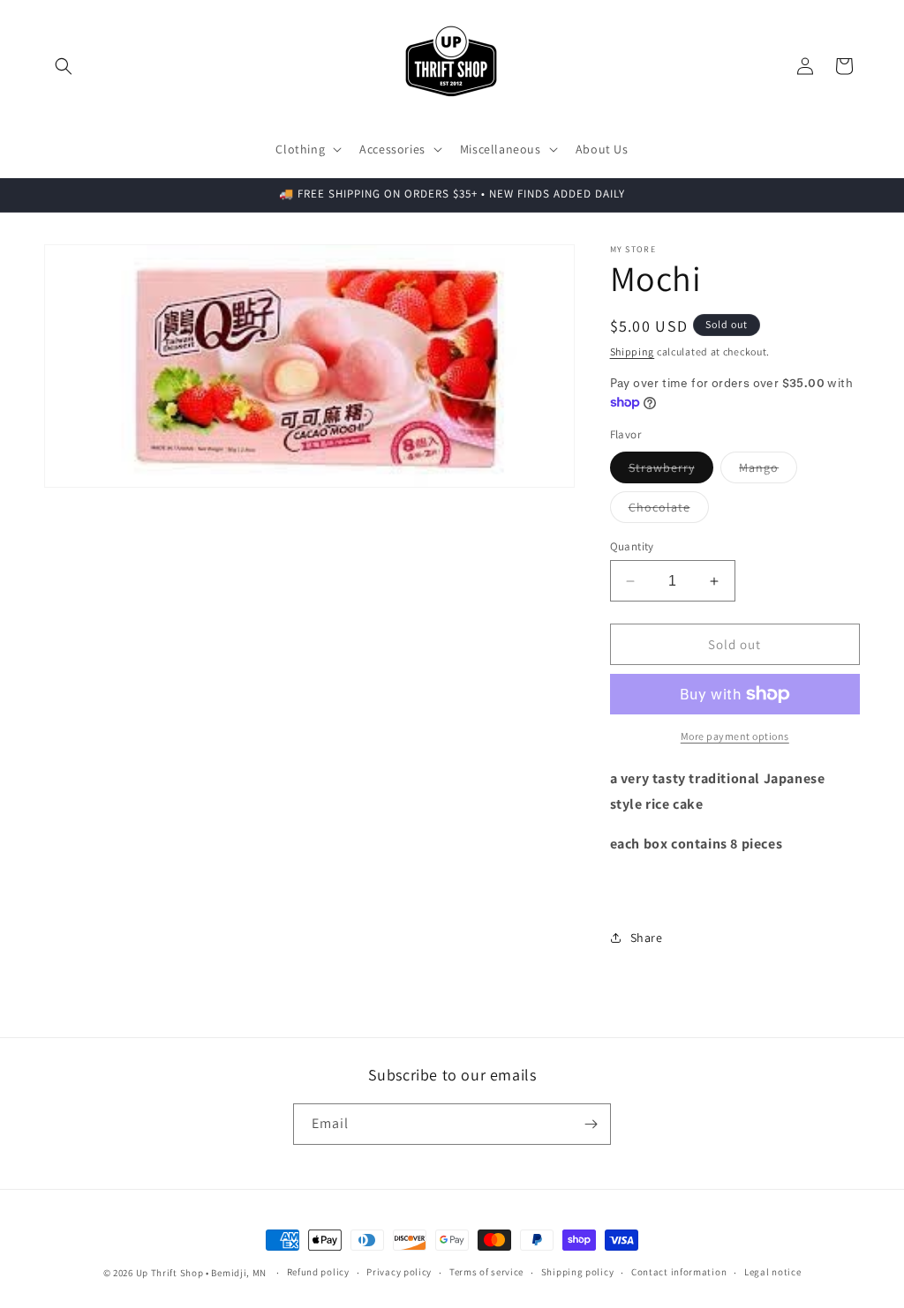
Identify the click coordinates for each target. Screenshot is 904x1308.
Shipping (632, 351)
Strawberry (671, 471)
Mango (768, 471)
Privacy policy (399, 1272)
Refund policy (318, 1272)
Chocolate (669, 510)
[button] (63, 66)
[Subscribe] (590, 1124)
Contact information (679, 1272)
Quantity (632, 546)
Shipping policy (577, 1272)
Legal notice (772, 1272)
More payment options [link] (735, 736)
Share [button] (646, 937)
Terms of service (486, 1272)
